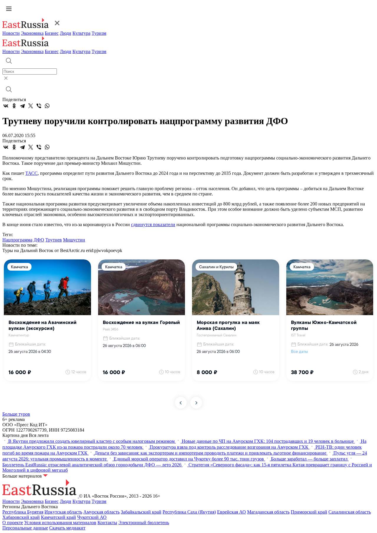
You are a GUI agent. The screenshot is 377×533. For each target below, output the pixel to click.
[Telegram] (22, 105)
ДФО (39, 239)
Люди (65, 33)
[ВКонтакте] (5, 105)
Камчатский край (58, 517)
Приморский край (309, 511)
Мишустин (74, 239)
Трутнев (53, 239)
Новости (11, 33)
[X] (30, 105)
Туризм (99, 33)
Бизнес (52, 33)
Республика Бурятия (22, 511)
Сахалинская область (349, 511)
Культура (81, 33)
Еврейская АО (231, 511)
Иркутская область (63, 511)
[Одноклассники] (14, 105)
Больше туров (16, 414)
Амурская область (101, 511)
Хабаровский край (21, 517)
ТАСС (31, 173)
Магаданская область (268, 511)
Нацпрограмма (17, 239)
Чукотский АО (92, 517)
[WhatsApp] (47, 105)
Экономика (32, 33)
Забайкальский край (141, 511)
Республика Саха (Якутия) (189, 511)
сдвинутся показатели (153, 224)
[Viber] (38, 105)
